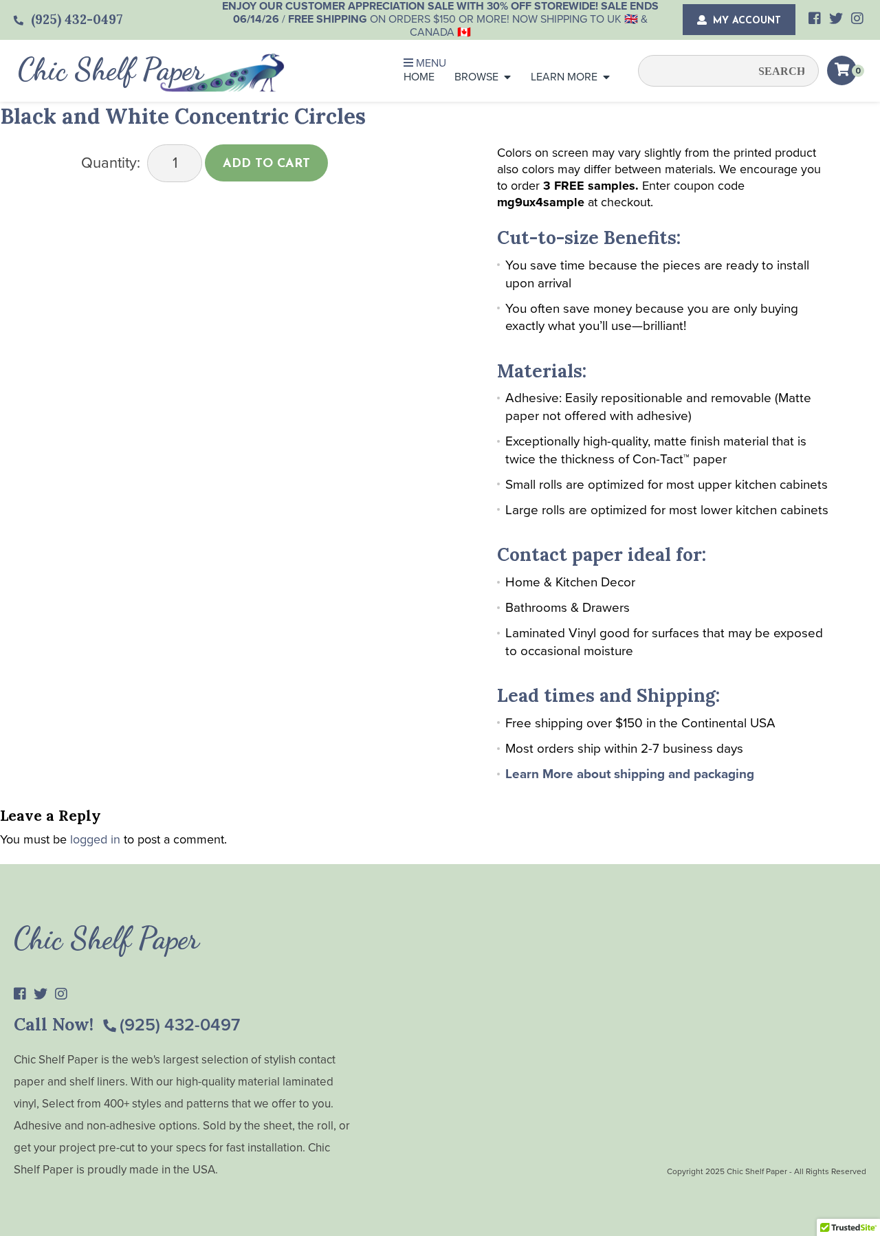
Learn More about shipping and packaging (629, 774)
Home (419, 77)
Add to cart (266, 164)
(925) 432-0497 (180, 1025)
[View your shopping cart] (842, 70)
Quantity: (110, 163)
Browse (476, 77)
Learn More (564, 77)
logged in (95, 839)
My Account (745, 21)
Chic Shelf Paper (111, 69)
